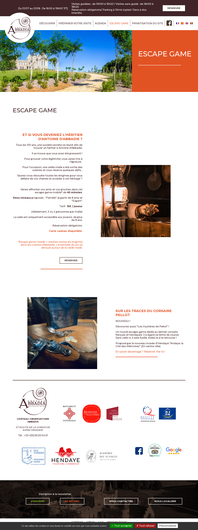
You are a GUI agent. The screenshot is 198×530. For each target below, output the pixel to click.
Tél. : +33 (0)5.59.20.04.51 (33, 435)
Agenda (100, 23)
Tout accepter (122, 525)
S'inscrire (38, 501)
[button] (136, 200)
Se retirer (72, 501)
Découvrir (47, 23)
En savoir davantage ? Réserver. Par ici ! (140, 351)
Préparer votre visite (74, 23)
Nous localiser (165, 501)
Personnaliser (167, 525)
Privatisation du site (147, 23)
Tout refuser (146, 525)
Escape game (119, 23)
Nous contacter (121, 501)
